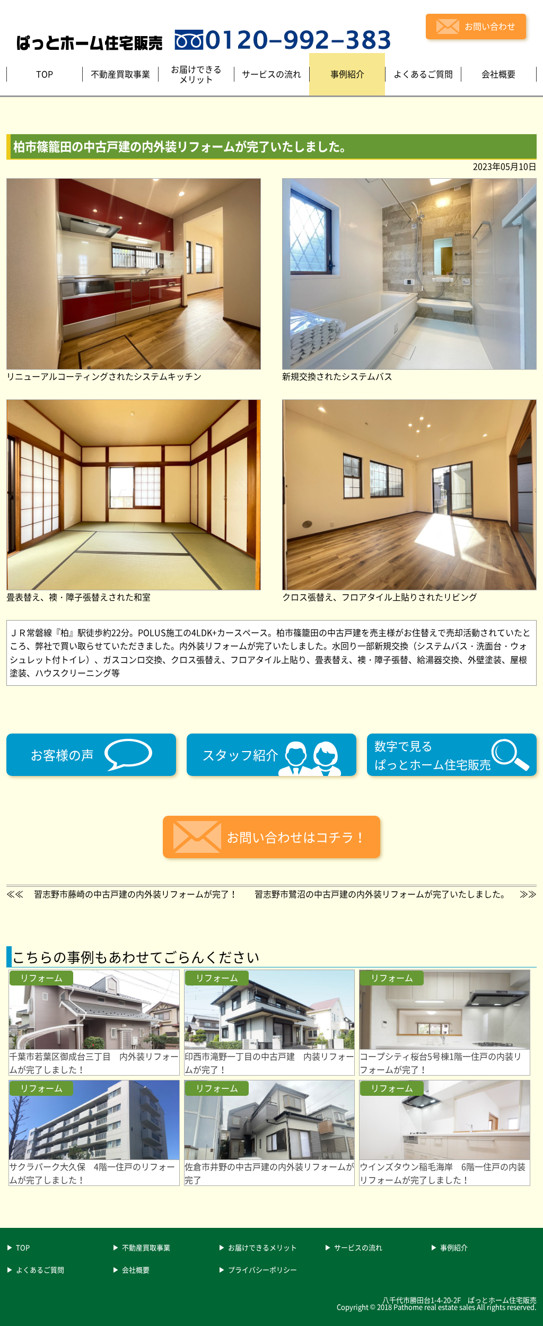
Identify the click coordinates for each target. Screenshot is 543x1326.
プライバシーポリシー (262, 1270)
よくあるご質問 (40, 1270)
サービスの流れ (358, 1248)
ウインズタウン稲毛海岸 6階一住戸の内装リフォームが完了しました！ (443, 1173)
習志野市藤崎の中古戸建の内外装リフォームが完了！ (136, 893)
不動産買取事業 (146, 1248)
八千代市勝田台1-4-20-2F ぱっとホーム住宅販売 (459, 1300)
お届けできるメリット (262, 1248)
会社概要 (136, 1270)
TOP (23, 1248)
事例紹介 (454, 1248)
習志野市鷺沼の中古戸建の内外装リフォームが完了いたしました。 (382, 893)
